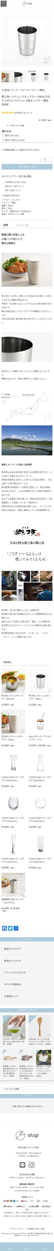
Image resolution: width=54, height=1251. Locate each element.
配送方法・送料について (14, 186)
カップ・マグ (18, 90)
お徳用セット (11, 996)
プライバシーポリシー (17, 1229)
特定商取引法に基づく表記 (15, 182)
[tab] (6, 225)
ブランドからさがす (15, 972)
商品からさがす (12, 948)
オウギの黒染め (12, 984)
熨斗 (11, 135)
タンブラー (32, 90)
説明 (5, 225)
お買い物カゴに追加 (27, 167)
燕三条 (22, 176)
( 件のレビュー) (23, 112)
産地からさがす (12, 960)
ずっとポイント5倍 (27, 1174)
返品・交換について (13, 190)
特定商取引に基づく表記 (36, 1229)
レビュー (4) (22, 225)
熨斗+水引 (14, 140)
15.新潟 (5, 90)
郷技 (42, 90)
